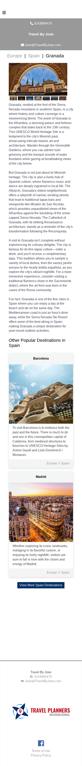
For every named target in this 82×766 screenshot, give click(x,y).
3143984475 (43, 676)
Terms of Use (41, 751)
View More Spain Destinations (41, 585)
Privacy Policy (41, 755)
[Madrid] (41, 512)
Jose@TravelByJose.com (43, 681)
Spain (34, 55)
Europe (14, 55)
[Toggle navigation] (4, 13)
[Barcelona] (41, 393)
